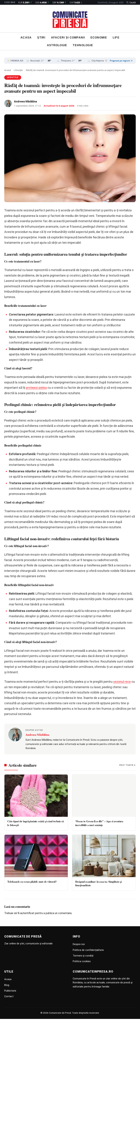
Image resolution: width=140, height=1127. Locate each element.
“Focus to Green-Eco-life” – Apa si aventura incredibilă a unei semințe (99, 823)
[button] (131, 2)
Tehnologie (83, 45)
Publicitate (10, 990)
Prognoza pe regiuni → (121, 61)
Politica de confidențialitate (88, 950)
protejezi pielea (36, 387)
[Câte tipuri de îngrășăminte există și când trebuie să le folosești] (36, 796)
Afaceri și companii (68, 37)
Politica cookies (82, 961)
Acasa (26, 37)
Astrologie (57, 45)
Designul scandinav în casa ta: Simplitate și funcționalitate (98, 883)
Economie (98, 37)
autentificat (27, 913)
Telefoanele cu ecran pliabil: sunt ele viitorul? (32, 881)
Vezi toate (126, 765)
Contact (8, 996)
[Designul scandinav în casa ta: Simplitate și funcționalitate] (104, 856)
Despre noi (79, 944)
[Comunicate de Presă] (70, 19)
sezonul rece (122, 681)
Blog (6, 985)
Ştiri (41, 37)
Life (116, 37)
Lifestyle (18, 70)
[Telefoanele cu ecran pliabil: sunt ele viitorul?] (36, 856)
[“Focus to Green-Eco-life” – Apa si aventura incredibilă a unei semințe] (104, 796)
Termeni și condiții (83, 955)
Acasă (7, 70)
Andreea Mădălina (25, 101)
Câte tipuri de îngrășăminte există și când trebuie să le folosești (35, 823)
